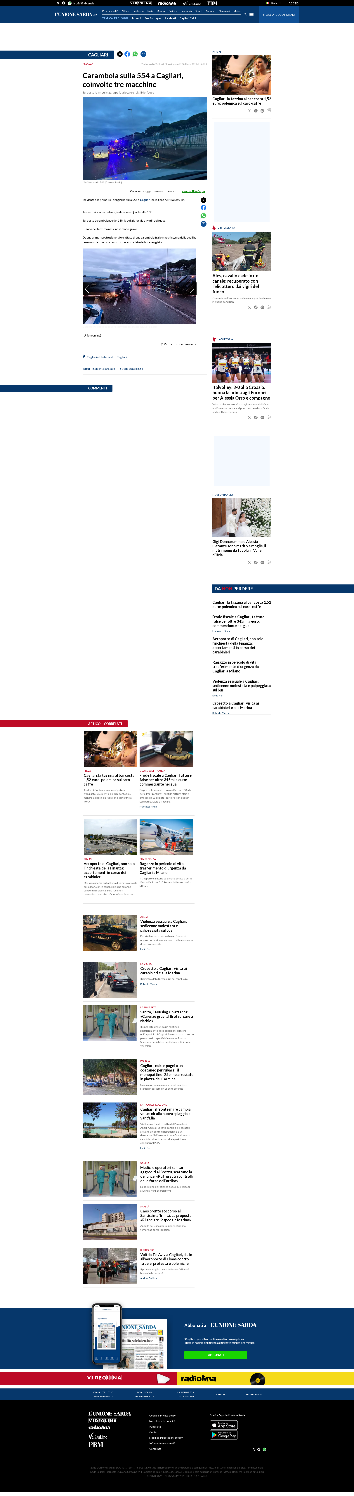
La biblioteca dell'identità (185, 1394)
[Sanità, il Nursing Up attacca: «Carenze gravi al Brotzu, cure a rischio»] (110, 1023)
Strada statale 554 (131, 368)
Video (125, 11)
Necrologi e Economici (162, 1421)
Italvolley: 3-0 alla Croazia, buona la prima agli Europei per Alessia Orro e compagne (241, 392)
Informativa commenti (162, 1443)
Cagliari (98, 54)
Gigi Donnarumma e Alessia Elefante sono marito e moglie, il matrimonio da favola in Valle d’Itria (239, 548)
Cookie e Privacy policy (162, 1415)
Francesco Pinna (221, 631)
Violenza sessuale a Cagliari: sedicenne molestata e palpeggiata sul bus (241, 685)
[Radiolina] (167, 3)
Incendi (136, 18)
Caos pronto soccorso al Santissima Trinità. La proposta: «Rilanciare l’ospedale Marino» (166, 1215)
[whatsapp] (69, 3)
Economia (186, 11)
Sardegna (138, 11)
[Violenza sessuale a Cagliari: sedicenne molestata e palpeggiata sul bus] (110, 933)
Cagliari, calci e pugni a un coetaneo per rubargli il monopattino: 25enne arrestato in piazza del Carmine (167, 1072)
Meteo (237, 11)
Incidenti (170, 18)
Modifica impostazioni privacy (166, 1437)
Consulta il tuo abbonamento (103, 1394)
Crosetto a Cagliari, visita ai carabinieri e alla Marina (235, 705)
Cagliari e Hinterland (100, 357)
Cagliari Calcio (188, 18)
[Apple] (238, 1425)
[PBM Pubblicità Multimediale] (212, 3)
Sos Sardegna (153, 18)
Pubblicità (155, 1426)
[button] (120, 54)
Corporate (155, 1448)
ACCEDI (294, 3)
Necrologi (224, 11)
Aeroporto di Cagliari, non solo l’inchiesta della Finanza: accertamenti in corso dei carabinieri (237, 645)
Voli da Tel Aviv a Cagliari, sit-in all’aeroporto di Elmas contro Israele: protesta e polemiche (166, 1259)
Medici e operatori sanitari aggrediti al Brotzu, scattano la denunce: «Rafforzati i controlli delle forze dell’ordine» (166, 1174)
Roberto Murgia (221, 713)
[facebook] (63, 3)
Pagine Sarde (254, 1394)
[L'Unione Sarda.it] (76, 15)
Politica (173, 11)
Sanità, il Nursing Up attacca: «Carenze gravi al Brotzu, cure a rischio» (166, 1016)
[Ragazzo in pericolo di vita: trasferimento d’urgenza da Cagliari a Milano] (166, 837)
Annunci (210, 11)
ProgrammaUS (110, 11)
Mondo (161, 11)
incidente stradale (103, 368)
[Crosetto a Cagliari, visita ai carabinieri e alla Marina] (110, 980)
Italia (150, 11)
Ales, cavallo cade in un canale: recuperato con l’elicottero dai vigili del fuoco (235, 283)
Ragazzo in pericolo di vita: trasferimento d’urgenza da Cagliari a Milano (235, 666)
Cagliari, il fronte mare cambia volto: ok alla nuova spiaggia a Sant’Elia (165, 1113)
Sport (198, 11)
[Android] (238, 1435)
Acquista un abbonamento (144, 1394)
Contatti (154, 1432)
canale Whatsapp (193, 191)
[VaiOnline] (191, 3)
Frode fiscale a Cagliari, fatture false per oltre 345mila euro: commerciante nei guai (238, 621)
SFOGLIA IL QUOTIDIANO (279, 14)
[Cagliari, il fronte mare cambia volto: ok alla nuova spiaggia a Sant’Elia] (110, 1120)
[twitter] (58, 3)
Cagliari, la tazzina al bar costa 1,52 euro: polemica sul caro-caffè (241, 100)
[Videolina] (141, 3)
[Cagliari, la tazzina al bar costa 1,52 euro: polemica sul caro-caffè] (241, 75)
